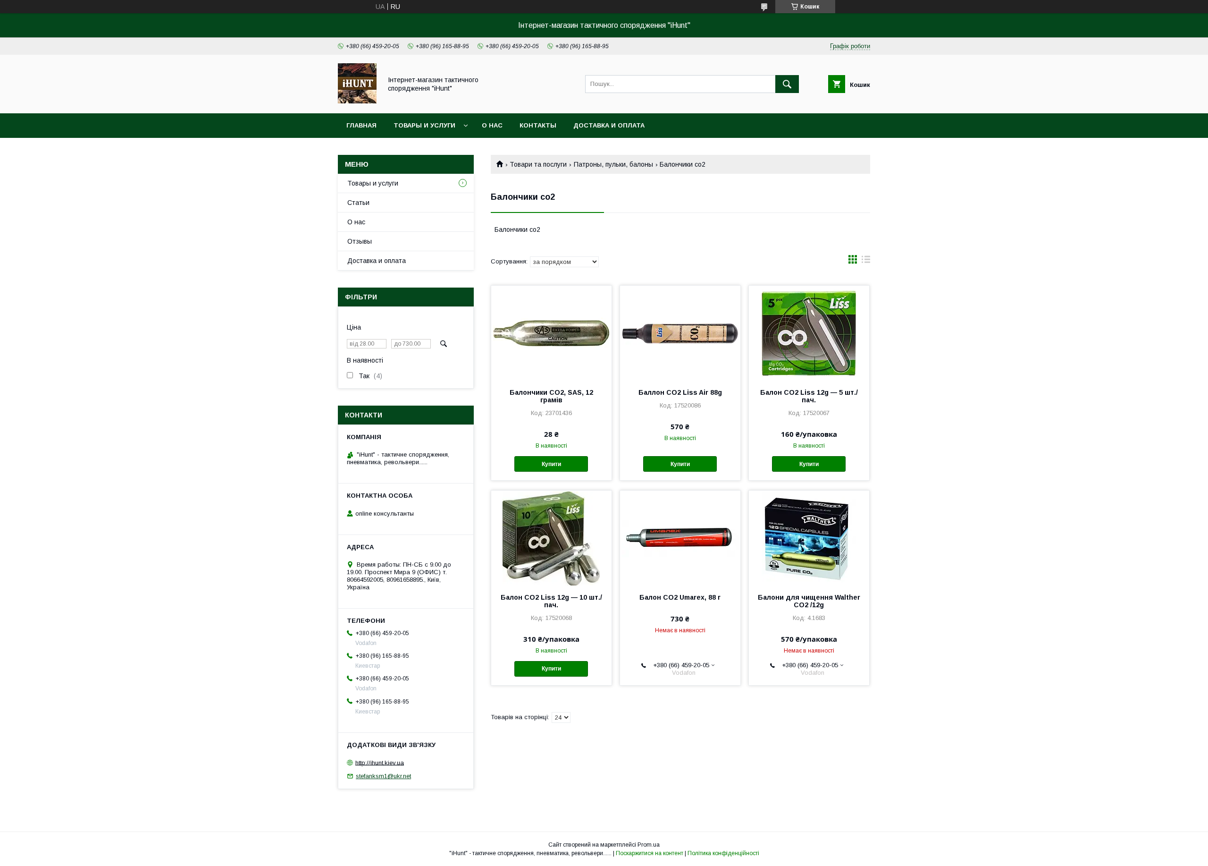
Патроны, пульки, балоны (613, 164)
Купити (551, 464)
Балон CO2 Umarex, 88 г (680, 597)
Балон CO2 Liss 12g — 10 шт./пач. (551, 601)
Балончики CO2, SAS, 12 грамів (551, 396)
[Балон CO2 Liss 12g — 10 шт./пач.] (551, 538)
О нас (492, 125)
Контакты (538, 125)
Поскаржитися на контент (649, 853)
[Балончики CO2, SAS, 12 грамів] (551, 333)
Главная (361, 125)
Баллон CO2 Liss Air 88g (680, 392)
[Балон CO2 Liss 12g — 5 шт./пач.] (809, 333)
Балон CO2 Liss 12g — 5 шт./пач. (809, 396)
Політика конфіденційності (723, 853)
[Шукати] (787, 84)
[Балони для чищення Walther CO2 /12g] (809, 538)
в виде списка (866, 261)
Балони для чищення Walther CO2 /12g (809, 601)
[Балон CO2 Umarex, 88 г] (680, 538)
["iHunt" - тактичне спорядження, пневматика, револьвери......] (357, 101)
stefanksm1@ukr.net (383, 776)
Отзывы (359, 241)
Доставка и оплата (609, 125)
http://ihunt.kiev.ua (379, 762)
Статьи (358, 202)
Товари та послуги (538, 164)
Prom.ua (649, 844)
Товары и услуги (424, 125)
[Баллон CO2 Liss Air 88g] (680, 333)
